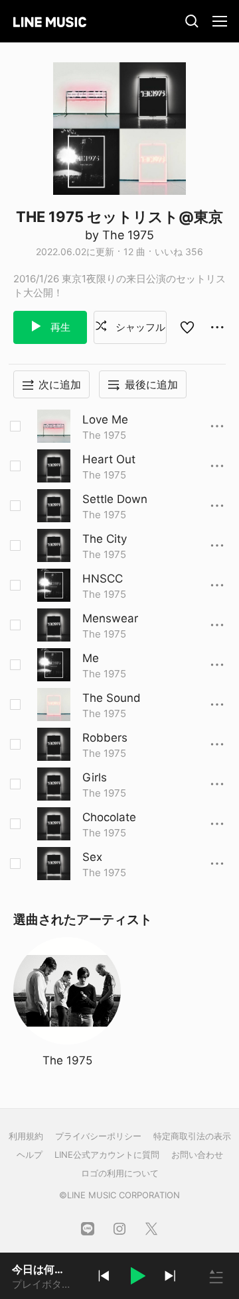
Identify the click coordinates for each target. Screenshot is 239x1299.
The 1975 (104, 435)
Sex (92, 857)
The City (104, 538)
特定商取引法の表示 (192, 1136)
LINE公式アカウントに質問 (106, 1154)
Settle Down (114, 499)
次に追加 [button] (60, 384)
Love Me (105, 419)
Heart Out (108, 459)
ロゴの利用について (120, 1173)
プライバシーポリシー (98, 1136)
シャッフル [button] (139, 327)
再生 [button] (59, 327)
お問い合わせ (197, 1154)
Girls (94, 777)
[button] (136, 1277)
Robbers (104, 737)
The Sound (111, 698)
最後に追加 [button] (151, 384)
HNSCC (102, 578)
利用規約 (26, 1136)
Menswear (110, 618)
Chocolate (109, 817)
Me (90, 658)
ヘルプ (29, 1154)
